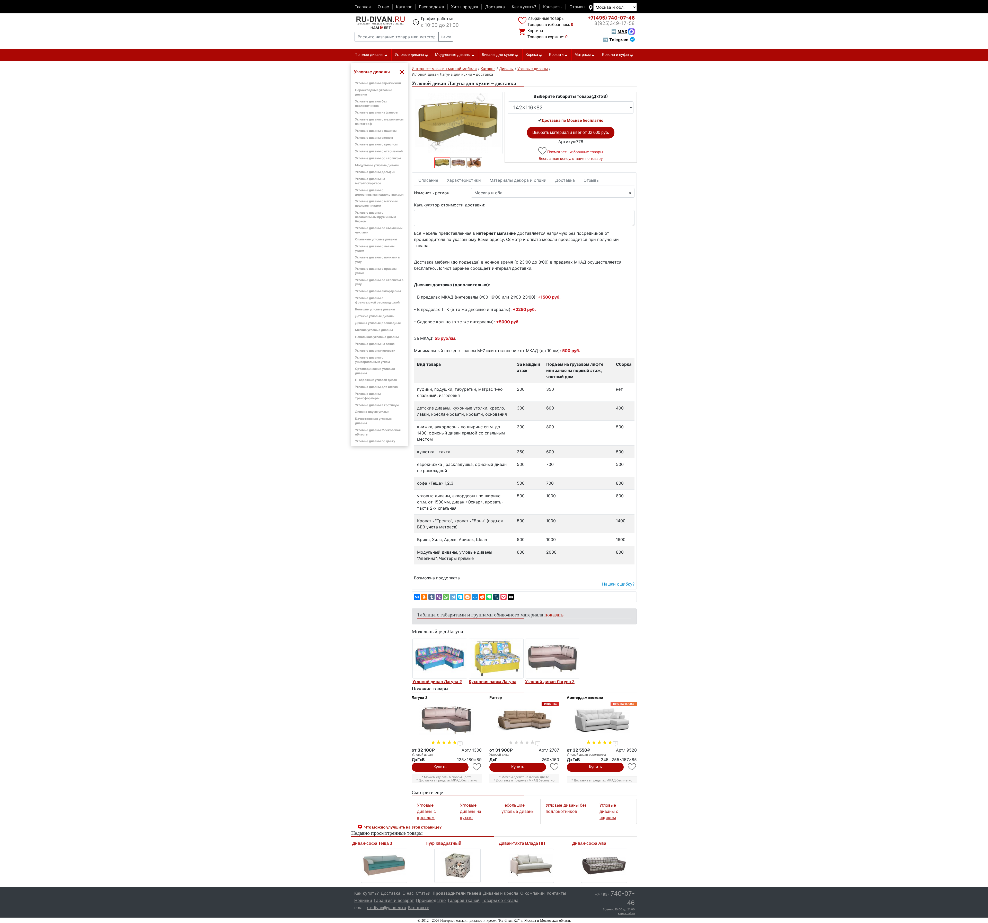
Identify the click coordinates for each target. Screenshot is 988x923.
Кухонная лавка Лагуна (492, 682)
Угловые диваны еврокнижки (378, 83)
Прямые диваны (369, 55)
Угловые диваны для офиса (376, 387)
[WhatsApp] (446, 597)
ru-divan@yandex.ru (386, 907)
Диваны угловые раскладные (378, 323)
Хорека (531, 55)
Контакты (552, 6)
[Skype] (460, 597)
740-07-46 (611, 18)
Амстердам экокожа (585, 697)
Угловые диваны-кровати (375, 350)
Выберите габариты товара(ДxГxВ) (571, 96)
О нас (383, 6)
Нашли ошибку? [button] (618, 584)
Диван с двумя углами (372, 412)
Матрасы (583, 55)
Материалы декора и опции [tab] (518, 180)
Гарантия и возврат (394, 900)
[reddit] (482, 597)
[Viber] (439, 597)
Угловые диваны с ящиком (375, 131)
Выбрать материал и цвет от (570, 132)
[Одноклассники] (424, 597)
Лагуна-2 (419, 697)
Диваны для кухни (498, 55)
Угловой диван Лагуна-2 (437, 682)
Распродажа (431, 6)
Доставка (495, 6)
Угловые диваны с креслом (376, 144)
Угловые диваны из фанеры (376, 112)
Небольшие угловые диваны (377, 337)
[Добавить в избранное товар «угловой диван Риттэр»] (554, 767)
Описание (428, 180)
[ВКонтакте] (417, 597)
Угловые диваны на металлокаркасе (370, 181)
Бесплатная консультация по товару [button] (571, 158)
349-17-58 (614, 23)
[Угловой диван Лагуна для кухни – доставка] (458, 123)
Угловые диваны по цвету (375, 441)
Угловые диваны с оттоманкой (379, 151)
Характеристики (464, 180)
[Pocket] (503, 597)
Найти (446, 37)
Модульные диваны (453, 55)
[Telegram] (453, 597)
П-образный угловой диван (376, 380)
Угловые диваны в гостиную (377, 405)
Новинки (363, 900)
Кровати (556, 55)
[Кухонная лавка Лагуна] (496, 658)
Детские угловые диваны (374, 316)
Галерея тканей (464, 900)
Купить (440, 767)
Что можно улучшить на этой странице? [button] (403, 827)
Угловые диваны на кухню (470, 811)
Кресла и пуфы (615, 55)
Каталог (404, 6)
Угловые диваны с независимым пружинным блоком (375, 217)
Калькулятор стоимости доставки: (449, 204)
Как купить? (524, 6)
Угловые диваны (409, 55)
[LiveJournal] (496, 597)
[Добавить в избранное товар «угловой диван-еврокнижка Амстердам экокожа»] (632, 767)
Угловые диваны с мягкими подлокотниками (376, 203)
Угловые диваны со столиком (378, 158)
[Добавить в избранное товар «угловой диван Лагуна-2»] (477, 767)
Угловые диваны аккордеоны (378, 291)
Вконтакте (418, 907)
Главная (363, 6)
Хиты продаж (464, 6)
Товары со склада (500, 900)
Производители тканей (457, 893)
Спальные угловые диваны (376, 239)
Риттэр (495, 697)
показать (553, 614)
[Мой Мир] (475, 597)
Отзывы (577, 6)
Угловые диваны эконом (374, 138)
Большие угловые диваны (375, 309)
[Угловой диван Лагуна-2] (439, 658)
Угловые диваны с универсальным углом (372, 359)
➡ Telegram (616, 39)
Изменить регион (431, 192)
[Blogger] (467, 597)
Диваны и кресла (500, 893)
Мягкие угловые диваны (374, 330)
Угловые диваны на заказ (374, 344)
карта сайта (626, 913)
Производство (431, 900)
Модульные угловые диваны (377, 165)
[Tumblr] (431, 597)
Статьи (423, 893)
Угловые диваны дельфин (375, 172)
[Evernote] (489, 597)
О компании (532, 893)
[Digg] (511, 597)
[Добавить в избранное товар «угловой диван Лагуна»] (542, 151)
